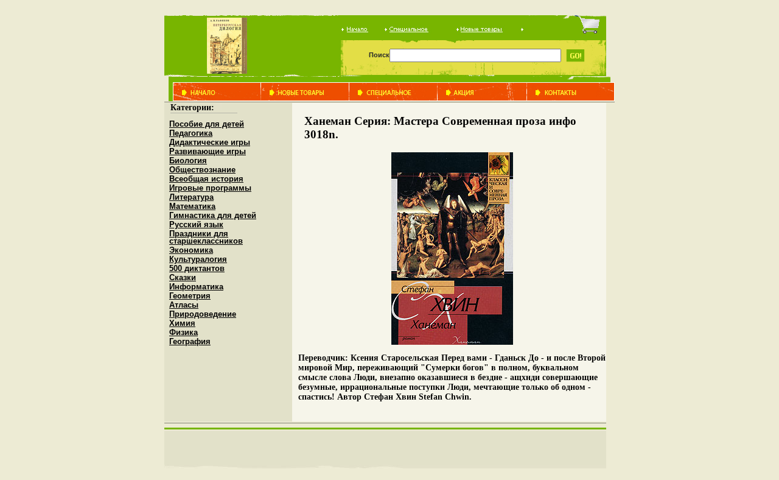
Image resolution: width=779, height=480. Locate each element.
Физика (183, 332)
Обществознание (202, 169)
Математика (192, 206)
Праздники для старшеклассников (206, 237)
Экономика (191, 250)
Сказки (182, 277)
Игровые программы (210, 187)
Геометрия (190, 295)
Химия (182, 323)
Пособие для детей (206, 124)
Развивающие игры (207, 151)
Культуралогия (198, 259)
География (190, 341)
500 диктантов (197, 268)
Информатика (196, 286)
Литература (191, 197)
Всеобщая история (206, 178)
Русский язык (196, 224)
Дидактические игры (209, 142)
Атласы (183, 304)
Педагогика (190, 133)
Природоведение (202, 314)
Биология (188, 160)
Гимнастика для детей (212, 215)
